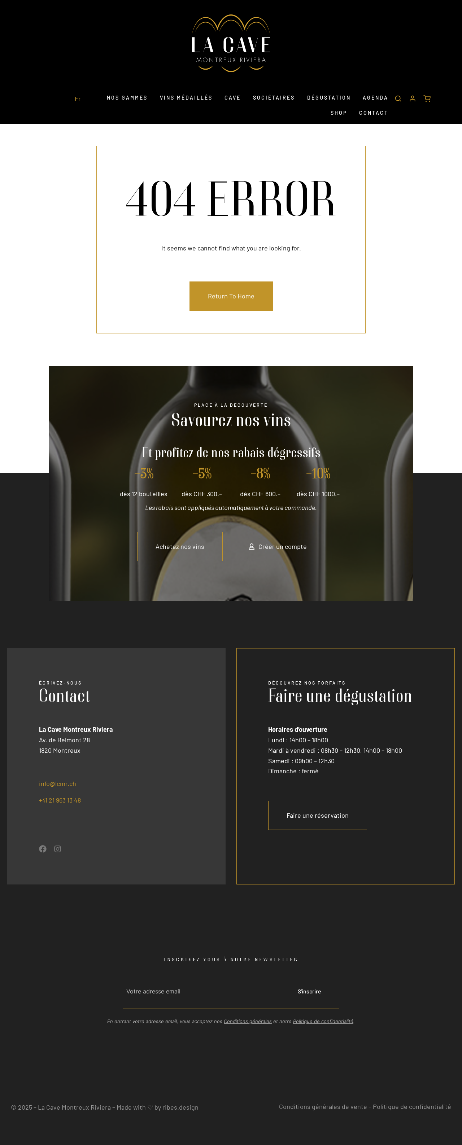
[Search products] (398, 100)
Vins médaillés (186, 98)
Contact (373, 113)
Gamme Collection (131, 117)
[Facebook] (43, 849)
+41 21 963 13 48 (60, 800)
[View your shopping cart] (427, 100)
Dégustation (329, 98)
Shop (339, 113)
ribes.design (180, 1107)
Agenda (375, 98)
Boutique (319, 117)
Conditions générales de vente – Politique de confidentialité (365, 1106)
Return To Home (231, 296)
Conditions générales (248, 1021)
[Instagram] (57, 849)
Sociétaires (274, 98)
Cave (233, 98)
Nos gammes (127, 98)
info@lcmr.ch (57, 783)
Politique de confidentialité (323, 1021)
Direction (237, 117)
